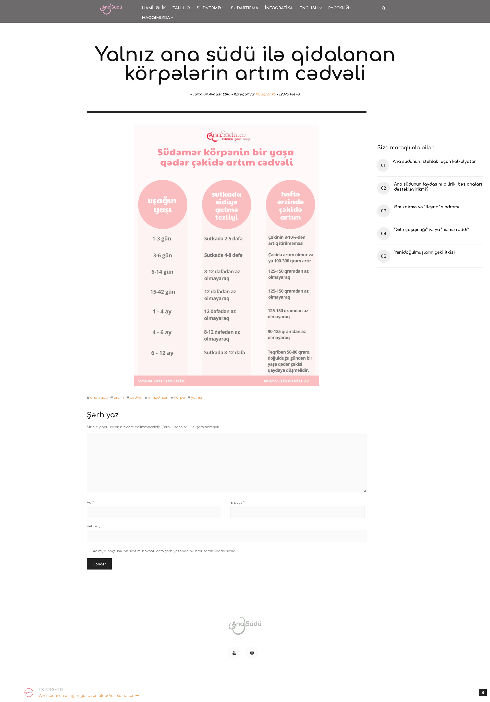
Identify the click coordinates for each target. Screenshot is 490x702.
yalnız (196, 397)
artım (119, 397)
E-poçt (237, 502)
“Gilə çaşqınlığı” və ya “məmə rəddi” (431, 229)
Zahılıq (181, 8)
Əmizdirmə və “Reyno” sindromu (427, 207)
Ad (90, 502)
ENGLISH (308, 8)
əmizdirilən (158, 397)
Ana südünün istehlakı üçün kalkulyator (434, 161)
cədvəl (136, 397)
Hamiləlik (154, 8)
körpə (179, 397)
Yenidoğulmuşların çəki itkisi (424, 252)
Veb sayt (94, 526)
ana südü (99, 397)
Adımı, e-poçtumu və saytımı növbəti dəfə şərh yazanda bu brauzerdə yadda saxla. (164, 551)
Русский (338, 8)
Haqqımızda (156, 18)
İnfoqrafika (279, 8)
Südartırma (244, 8)
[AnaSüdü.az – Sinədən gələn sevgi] (111, 5)
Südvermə (209, 8)
